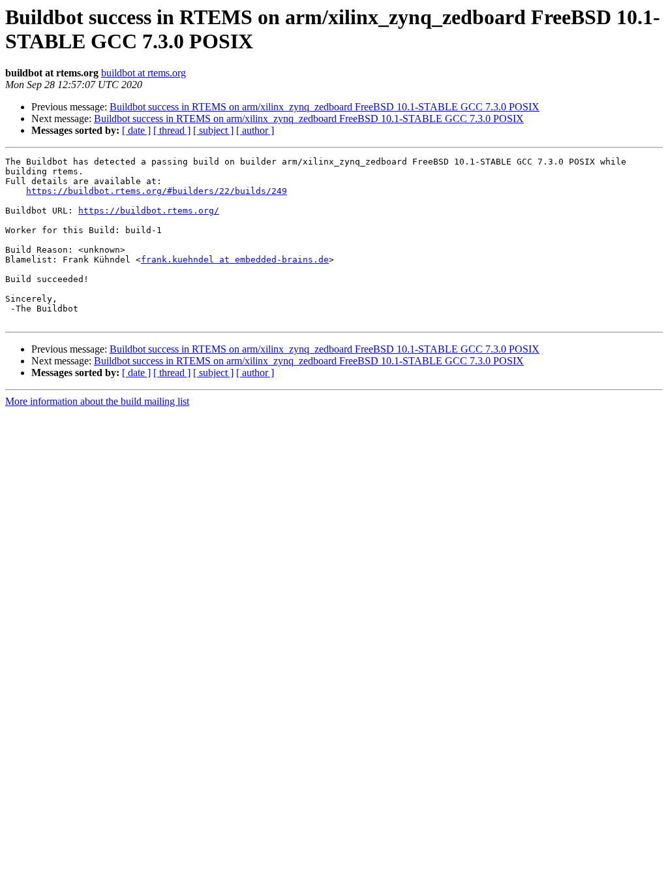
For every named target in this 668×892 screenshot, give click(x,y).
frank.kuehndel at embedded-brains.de (235, 259)
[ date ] (136, 130)
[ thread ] (171, 130)
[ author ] (255, 130)
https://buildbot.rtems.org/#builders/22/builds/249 (156, 191)
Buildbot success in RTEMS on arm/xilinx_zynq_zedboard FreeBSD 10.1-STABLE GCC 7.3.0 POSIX (324, 106)
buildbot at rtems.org (143, 72)
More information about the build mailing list (97, 401)
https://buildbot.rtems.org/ (148, 210)
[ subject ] (213, 130)
